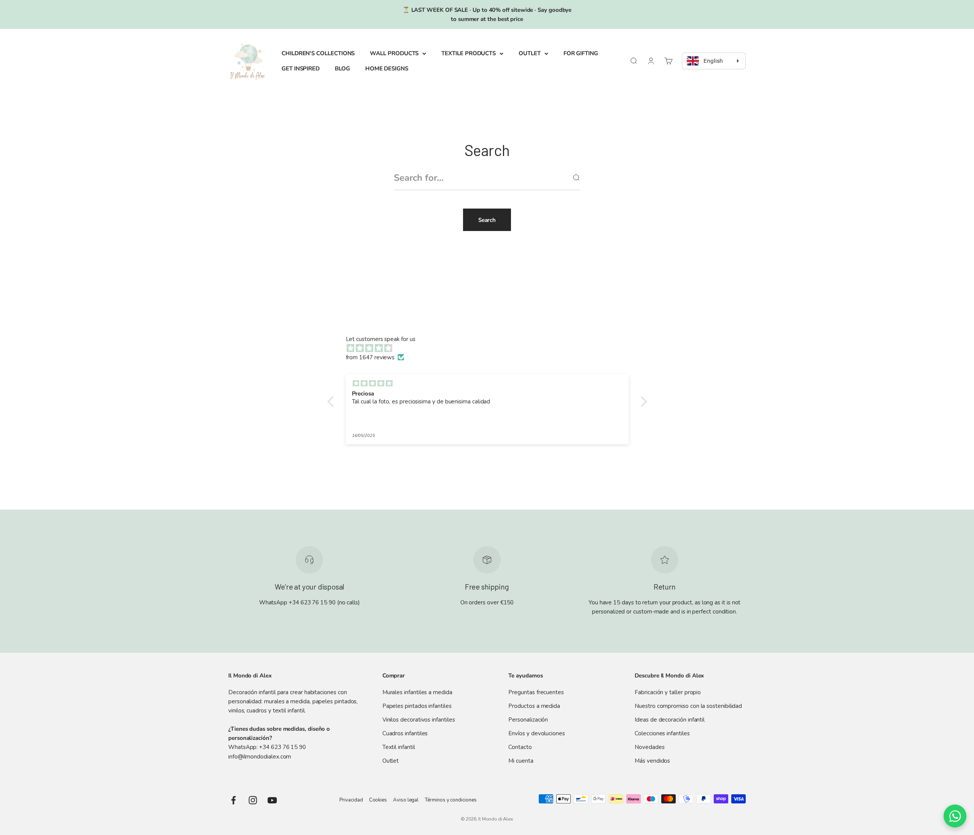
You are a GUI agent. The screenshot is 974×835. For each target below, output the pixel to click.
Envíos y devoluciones (536, 733)
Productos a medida (534, 706)
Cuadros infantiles (405, 733)
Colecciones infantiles (662, 733)
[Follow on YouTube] (272, 800)
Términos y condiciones (450, 800)
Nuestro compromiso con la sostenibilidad (688, 706)
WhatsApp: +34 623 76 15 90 (267, 747)
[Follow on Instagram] (253, 800)
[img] (491, 348)
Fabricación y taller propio (668, 692)
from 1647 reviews (370, 357)
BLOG (342, 68)
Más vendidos (652, 761)
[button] (332, 401)
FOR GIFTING (580, 53)
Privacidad (351, 800)
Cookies (378, 800)
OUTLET (530, 53)
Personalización (528, 719)
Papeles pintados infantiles (417, 706)
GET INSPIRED (301, 68)
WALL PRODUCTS (394, 53)
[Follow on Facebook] (233, 800)
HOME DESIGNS (386, 68)
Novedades (649, 747)
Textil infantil (398, 747)
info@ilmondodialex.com (259, 756)
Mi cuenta (520, 761)
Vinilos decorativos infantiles (418, 719)
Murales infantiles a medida (417, 692)
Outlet (390, 761)
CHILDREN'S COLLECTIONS (318, 53)
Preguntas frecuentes (536, 692)
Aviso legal (406, 800)
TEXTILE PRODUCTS (468, 53)
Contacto (520, 747)
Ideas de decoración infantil (670, 719)
